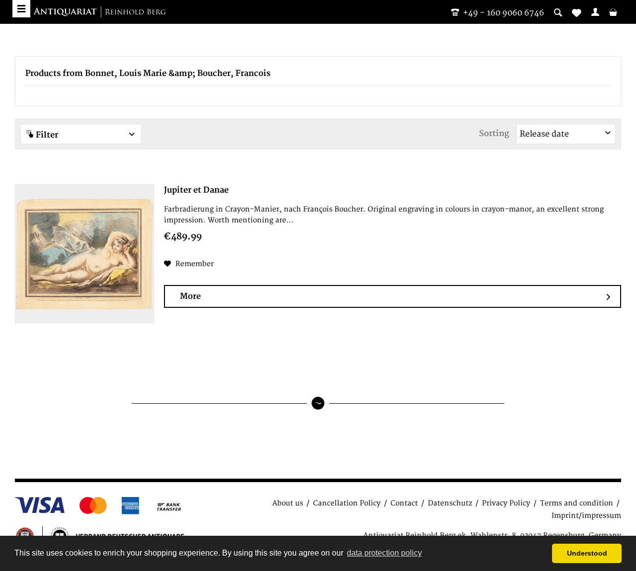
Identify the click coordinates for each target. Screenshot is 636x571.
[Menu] (21, 8)
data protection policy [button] (384, 553)
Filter (46, 135)
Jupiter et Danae (196, 190)
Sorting (494, 134)
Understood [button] (587, 553)
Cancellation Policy (347, 503)
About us (287, 503)
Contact (404, 503)
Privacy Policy (506, 503)
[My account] (595, 12)
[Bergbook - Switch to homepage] (99, 12)
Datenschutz (450, 503)
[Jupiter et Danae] (84, 253)
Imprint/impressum (586, 515)
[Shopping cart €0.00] (613, 12)
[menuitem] (595, 12)
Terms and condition (576, 503)
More (190, 296)
